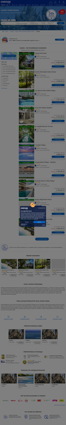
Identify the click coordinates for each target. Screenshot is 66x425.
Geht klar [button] (39, 222)
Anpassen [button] (27, 222)
